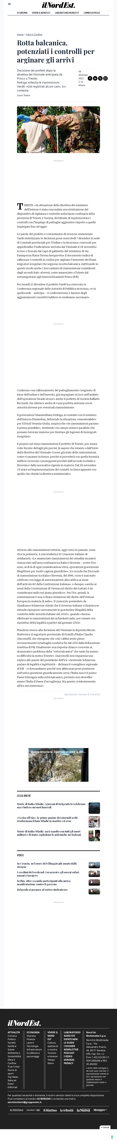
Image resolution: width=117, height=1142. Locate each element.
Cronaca (12, 1035)
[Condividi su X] (100, 78)
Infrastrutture (34, 1049)
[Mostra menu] (9, 4)
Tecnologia (32, 1046)
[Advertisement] (58, 22)
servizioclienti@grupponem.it (24, 1102)
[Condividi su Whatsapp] (105, 78)
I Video (68, 1056)
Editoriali (12, 1087)
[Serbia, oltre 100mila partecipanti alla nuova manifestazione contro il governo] (94, 882)
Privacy (68, 1063)
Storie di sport (12, 1071)
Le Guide (69, 1042)
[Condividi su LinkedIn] (95, 78)
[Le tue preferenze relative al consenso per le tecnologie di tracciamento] (112, 1137)
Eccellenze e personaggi (33, 1054)
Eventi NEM (71, 1039)
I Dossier (69, 1046)
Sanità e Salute (12, 1048)
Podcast (69, 1053)
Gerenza (69, 1059)
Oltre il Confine (34, 34)
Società (12, 1042)
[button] (58, 765)
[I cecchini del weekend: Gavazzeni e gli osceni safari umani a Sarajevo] (94, 874)
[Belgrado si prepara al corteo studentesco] (94, 891)
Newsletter (71, 1049)
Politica (12, 1039)
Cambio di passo (92, 12)
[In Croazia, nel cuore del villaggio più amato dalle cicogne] (94, 865)
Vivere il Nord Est (41, 12)
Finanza (31, 1039)
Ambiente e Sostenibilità (14, 1054)
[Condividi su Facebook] (90, 78)
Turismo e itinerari (53, 1054)
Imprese (31, 1035)
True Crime (14, 1066)
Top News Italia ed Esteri (13, 1080)
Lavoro (30, 1042)
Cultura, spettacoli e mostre (53, 1046)
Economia (22, 12)
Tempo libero (51, 1061)
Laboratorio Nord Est (67, 12)
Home (20, 34)
